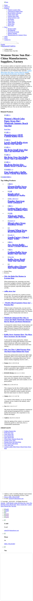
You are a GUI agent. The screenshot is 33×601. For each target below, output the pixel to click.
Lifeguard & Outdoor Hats (15, 11)
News (5, 27)
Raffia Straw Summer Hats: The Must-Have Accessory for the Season (18, 335)
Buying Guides (12, 28)
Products (6, 8)
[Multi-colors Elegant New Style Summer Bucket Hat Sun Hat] (9, 264)
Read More (7, 129)
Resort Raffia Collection (14, 13)
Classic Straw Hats (13, 14)
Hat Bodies (11, 19)
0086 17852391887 (9, 544)
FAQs (6, 38)
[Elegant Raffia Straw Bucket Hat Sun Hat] (10, 184)
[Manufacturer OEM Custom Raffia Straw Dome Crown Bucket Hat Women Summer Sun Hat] (7, 132)
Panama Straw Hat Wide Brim (12, 442)
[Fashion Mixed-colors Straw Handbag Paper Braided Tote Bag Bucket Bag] (10, 206)
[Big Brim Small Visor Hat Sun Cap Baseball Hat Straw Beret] (7, 147)
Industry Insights (12, 33)
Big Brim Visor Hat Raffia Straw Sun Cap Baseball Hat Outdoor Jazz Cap (16, 158)
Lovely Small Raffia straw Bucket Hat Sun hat (16, 143)
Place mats (11, 25)
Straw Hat (29, 503)
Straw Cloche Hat (22, 504)
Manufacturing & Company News (17, 35)
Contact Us (7, 39)
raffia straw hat (9, 291)
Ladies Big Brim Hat (20, 503)
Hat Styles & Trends (13, 32)
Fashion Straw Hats (13, 16)
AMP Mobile (10, 503)
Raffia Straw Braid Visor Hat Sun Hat (16, 260)
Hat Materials (11, 30)
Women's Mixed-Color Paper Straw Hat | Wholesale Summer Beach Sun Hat (16, 122)
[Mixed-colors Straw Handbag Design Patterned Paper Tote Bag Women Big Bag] (11, 220)
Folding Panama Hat (10, 431)
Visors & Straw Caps (13, 17)
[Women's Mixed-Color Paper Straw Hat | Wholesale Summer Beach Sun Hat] (7, 115)
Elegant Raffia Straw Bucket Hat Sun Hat (17, 187)
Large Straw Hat (8, 434)
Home (6, 5)
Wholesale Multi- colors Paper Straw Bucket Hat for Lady (17, 217)
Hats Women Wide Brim (11, 443)
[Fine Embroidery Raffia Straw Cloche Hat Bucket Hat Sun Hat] (8, 169)
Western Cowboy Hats (14, 10)
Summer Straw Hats (9, 440)
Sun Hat (13, 506)
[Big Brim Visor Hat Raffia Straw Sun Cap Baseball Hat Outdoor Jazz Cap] (7, 154)
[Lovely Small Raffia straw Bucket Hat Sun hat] (7, 140)
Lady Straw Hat (8, 445)
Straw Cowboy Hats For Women (19, 72)
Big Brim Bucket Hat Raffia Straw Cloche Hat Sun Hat (15, 166)
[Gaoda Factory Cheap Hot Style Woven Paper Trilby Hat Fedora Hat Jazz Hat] (11, 235)
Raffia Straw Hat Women (17, 74)
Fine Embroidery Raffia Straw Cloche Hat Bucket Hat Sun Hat (15, 173)
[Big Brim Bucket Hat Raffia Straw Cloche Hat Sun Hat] (7, 162)
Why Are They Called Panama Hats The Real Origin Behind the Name (17, 350)
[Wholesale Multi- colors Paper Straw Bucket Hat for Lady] (10, 213)
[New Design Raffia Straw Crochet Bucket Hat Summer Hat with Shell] (10, 242)
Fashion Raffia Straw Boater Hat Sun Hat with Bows (17, 253)
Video (6, 36)
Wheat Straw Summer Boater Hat (13, 439)
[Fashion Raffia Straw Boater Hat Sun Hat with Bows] (10, 249)
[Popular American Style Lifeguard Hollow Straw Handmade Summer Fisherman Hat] (13, 198)
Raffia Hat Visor (8, 432)
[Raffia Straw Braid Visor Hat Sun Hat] (11, 257)
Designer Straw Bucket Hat (8, 504)
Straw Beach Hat (9, 437)
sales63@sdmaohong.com (16, 498)
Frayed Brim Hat (5, 74)
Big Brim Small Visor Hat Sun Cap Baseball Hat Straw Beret (16, 151)
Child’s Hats (11, 22)
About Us (7, 6)
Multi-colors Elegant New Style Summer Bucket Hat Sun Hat (17, 268)
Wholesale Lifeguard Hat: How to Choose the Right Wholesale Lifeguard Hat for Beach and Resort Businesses (18, 319)
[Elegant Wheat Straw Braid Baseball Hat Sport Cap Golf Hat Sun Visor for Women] (9, 228)
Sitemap (3, 503)
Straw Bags (11, 21)
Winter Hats (11, 24)
